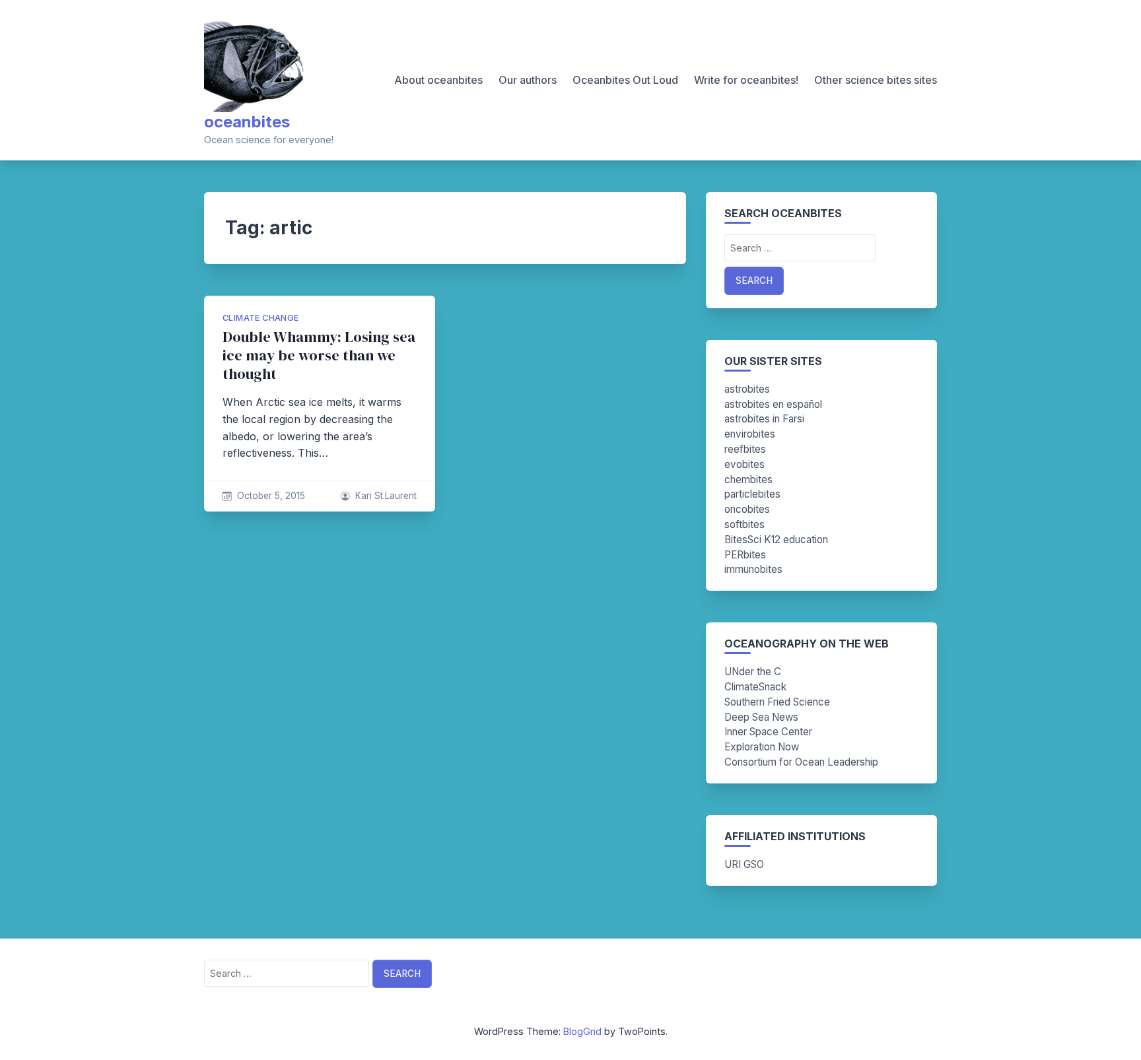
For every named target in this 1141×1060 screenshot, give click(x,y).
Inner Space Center (768, 731)
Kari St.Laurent (386, 495)
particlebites (752, 494)
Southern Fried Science (777, 702)
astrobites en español (773, 404)
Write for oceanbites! (746, 79)
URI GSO (744, 864)
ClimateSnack (755, 686)
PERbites (745, 554)
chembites (748, 479)
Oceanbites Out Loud (625, 79)
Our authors (528, 79)
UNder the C (752, 671)
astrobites (747, 389)
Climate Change (261, 318)
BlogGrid (582, 1031)
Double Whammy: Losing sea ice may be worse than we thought (319, 355)
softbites (744, 524)
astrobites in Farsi (764, 419)
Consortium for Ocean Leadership (801, 762)
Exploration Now (761, 747)
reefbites (745, 449)
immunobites (753, 569)
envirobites (749, 434)
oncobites (747, 509)
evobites (744, 464)
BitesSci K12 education (776, 539)
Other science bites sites (875, 79)
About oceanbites (438, 79)
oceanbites (247, 121)
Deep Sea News (761, 717)
